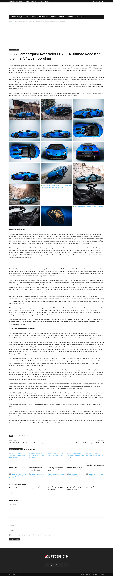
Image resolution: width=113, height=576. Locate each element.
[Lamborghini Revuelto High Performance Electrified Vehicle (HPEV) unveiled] (56, 479)
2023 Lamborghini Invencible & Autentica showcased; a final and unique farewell (75, 487)
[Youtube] (102, 1)
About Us (27, 1)
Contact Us (33, 1)
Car (27, 17)
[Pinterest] (96, 1)
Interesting (43, 17)
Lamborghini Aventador (28, 435)
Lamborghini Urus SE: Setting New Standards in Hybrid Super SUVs (56, 469)
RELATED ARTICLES (15, 449)
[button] (101, 17)
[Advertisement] (56, 9)
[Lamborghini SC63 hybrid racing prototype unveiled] (37, 479)
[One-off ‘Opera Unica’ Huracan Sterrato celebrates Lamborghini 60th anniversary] (18, 478)
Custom (70, 17)
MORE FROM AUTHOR (30, 449)
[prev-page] (10, 493)
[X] (99, 1)
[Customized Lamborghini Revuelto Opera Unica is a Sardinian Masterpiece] (37, 459)
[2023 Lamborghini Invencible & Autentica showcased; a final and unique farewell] (75, 479)
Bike (33, 17)
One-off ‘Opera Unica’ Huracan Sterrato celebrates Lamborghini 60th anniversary (17, 486)
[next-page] (13, 493)
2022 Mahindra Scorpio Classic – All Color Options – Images (26, 443)
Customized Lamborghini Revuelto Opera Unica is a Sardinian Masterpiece (35, 469)
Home (10, 21)
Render (61, 17)
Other (53, 17)
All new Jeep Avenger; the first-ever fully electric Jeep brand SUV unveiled (82, 443)
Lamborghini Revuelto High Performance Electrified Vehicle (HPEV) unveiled (56, 487)
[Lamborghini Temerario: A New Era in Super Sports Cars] (18, 459)
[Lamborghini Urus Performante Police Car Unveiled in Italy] (75, 459)
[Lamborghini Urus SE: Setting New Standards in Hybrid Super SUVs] (56, 459)
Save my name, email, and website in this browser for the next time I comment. (34, 535)
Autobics (13, 62)
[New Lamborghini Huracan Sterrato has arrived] (95, 479)
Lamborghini (20, 21)
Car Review (80, 17)
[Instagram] (93, 1)
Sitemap (47, 1)
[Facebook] (90, 1)
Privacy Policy (40, 1)
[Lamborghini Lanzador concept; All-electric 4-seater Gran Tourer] (95, 458)
